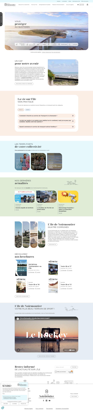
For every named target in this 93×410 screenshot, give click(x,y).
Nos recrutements (55, 52)
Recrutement (49, 408)
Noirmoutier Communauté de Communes (10, 4)
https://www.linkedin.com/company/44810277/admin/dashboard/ (46, 400)
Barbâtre (58, 1)
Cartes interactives (46, 52)
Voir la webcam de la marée (87, 5)
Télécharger (32, 272)
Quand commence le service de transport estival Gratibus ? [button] (38, 127)
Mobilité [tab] (21, 109)
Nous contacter (39, 408)
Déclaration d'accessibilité (62, 408)
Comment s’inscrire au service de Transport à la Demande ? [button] (38, 116)
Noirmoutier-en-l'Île (76, 1)
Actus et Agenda (70, 4)
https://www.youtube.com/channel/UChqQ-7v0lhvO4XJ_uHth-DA (49, 400)
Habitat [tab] (27, 109)
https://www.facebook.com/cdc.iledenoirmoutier (43, 400)
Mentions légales (28, 408)
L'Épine (69, 1)
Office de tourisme (84, 1)
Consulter (38, 272)
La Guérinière (64, 1)
